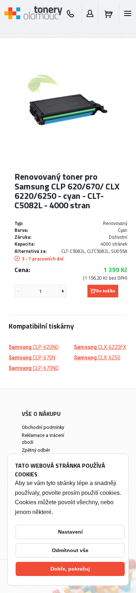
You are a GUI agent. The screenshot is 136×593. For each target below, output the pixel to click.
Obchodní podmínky (43, 427)
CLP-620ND (34, 347)
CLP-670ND (34, 368)
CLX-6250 (97, 357)
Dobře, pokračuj (70, 569)
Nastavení (70, 532)
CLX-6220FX (100, 347)
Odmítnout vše (70, 550)
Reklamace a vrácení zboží (43, 439)
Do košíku (105, 290)
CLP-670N (32, 357)
